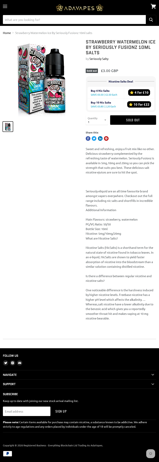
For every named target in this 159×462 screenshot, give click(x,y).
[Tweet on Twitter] (94, 138)
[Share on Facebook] (88, 138)
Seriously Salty (98, 58)
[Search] (151, 19)
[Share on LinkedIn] (100, 138)
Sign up (61, 411)
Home (7, 32)
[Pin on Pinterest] (106, 138)
